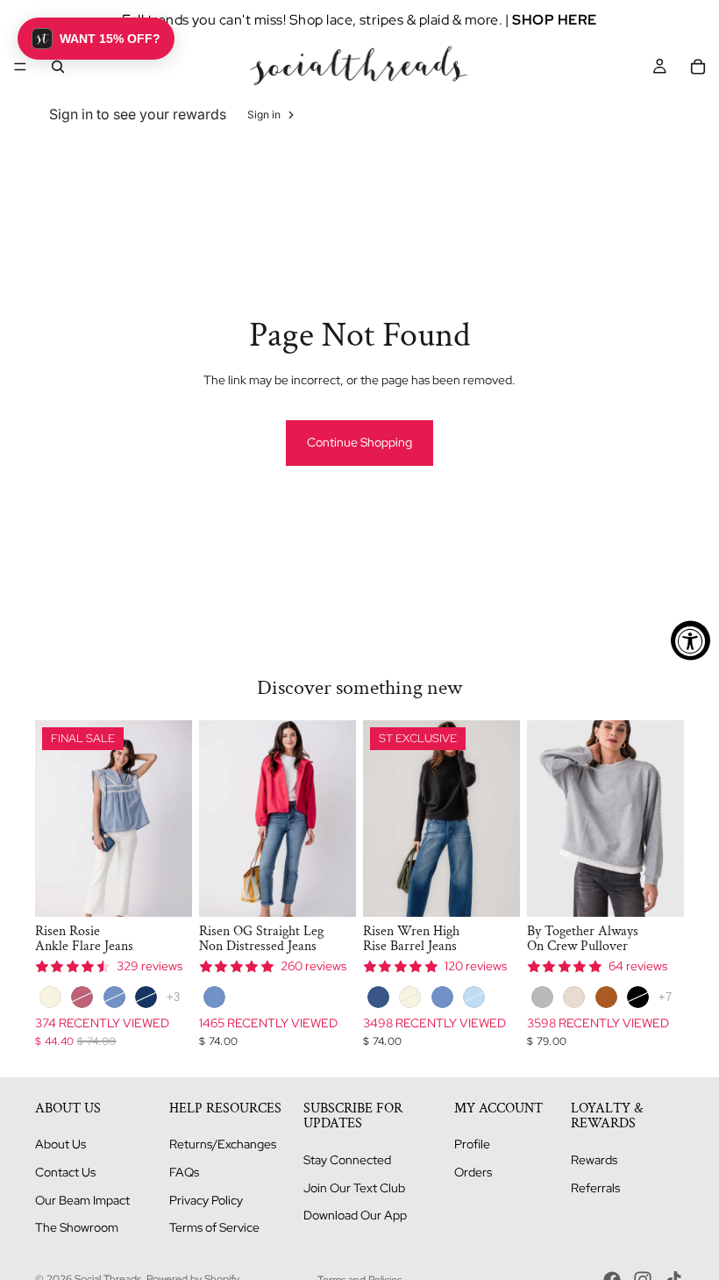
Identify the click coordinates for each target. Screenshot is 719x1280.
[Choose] (165, 889)
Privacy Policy (206, 1200)
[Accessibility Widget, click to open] (690, 640)
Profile (472, 1144)
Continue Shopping (359, 442)
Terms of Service (214, 1227)
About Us (60, 1144)
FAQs (184, 1172)
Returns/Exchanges (222, 1144)
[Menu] (20, 66)
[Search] (58, 66)
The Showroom (76, 1227)
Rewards (594, 1160)
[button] (96, 39)
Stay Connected (347, 1160)
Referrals (595, 1188)
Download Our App (355, 1215)
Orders (473, 1172)
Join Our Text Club (354, 1188)
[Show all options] (173, 997)
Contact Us (65, 1172)
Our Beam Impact (82, 1200)
